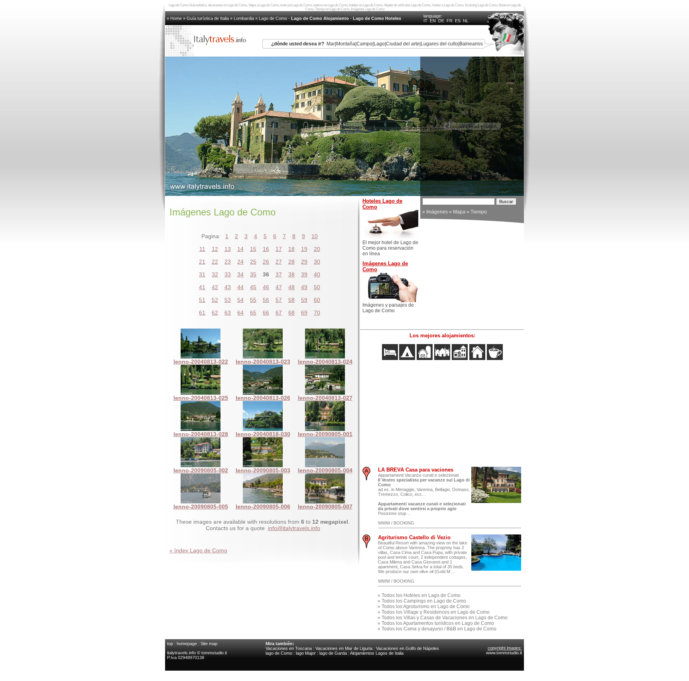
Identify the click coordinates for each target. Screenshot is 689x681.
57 (279, 300)
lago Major (306, 653)
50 (317, 287)
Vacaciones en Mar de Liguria (343, 648)
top (170, 643)
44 (240, 287)
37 (279, 274)
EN (433, 20)
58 (291, 300)
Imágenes (437, 212)
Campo (364, 44)
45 (253, 287)
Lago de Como (273, 18)
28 (291, 261)
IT (425, 20)
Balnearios (471, 44)
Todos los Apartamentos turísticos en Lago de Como (438, 623)
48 (291, 287)
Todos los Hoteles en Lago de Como (421, 595)
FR (450, 20)
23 (227, 261)
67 (279, 312)
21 (202, 261)
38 (291, 274)
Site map (209, 643)
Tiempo (478, 212)
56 (266, 300)
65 (253, 312)
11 (202, 249)
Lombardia (244, 18)
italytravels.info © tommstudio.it (197, 652)
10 (314, 236)
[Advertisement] (472, 275)
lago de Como (279, 653)
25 (253, 261)
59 (304, 300)
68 (291, 312)
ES (458, 20)
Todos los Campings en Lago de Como (424, 601)
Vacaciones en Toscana (289, 648)
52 (215, 300)
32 (215, 274)
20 (317, 249)
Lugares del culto (439, 44)
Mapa (459, 212)
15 (253, 249)
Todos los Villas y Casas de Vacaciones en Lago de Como (445, 617)
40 (317, 274)
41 (202, 287)
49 (304, 287)
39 (304, 274)
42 (215, 287)
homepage (187, 643)
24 (240, 261)
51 (202, 300)
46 (266, 287)
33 (227, 274)
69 (304, 312)
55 (253, 300)
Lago (379, 44)
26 (266, 261)
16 (266, 249)
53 (227, 300)
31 (202, 274)
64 (240, 312)
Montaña (345, 44)
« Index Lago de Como (198, 550)
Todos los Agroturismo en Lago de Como (426, 606)
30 (317, 261)
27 (279, 261)
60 (317, 300)
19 (304, 249)
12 (215, 249)
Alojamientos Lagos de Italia (377, 653)
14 (240, 249)
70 (317, 312)
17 (279, 249)
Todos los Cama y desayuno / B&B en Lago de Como (439, 629)
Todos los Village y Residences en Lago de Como (436, 612)
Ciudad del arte (402, 44)
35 (253, 274)
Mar (331, 44)
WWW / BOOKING (396, 523)
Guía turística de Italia (208, 18)
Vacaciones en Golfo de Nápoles (407, 648)
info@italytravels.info (294, 528)
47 (279, 287)
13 (227, 249)
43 (227, 287)
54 (240, 300)
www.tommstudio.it (504, 652)
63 (227, 312)
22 (215, 261)
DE (441, 20)
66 (266, 312)
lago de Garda (333, 653)
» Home (175, 18)
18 (291, 249)
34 (240, 274)
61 (202, 312)
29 (304, 261)
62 (215, 312)
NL (466, 20)
